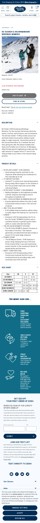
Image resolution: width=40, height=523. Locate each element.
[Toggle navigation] (2, 7)
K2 (12, 27)
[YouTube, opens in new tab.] (22, 474)
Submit (10, 436)
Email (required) (8, 425)
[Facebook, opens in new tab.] (17, 474)
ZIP (27, 425)
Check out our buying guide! (21, 107)
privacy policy (17, 494)
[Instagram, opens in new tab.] (11, 474)
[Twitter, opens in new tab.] (27, 474)
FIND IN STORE (19, 101)
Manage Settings (20, 508)
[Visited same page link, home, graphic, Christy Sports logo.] (20, 9)
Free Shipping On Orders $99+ (19, 2)
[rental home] (8, 8)
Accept (20, 513)
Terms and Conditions (27, 457)
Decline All (20, 518)
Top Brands (5, 27)
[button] (36, 38)
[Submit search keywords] (33, 13)
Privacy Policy (7, 459)
